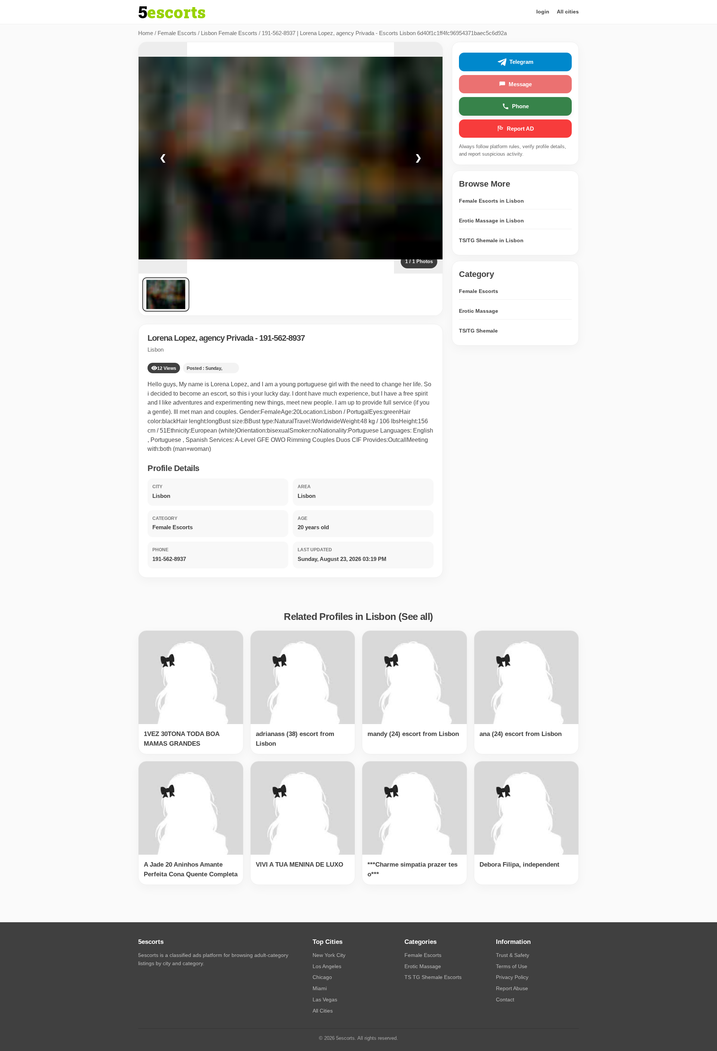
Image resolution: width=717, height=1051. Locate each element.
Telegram (521, 62)
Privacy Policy (512, 977)
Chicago (322, 977)
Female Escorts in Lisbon (491, 201)
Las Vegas (325, 999)
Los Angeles (327, 966)
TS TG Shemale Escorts (433, 977)
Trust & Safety (512, 955)
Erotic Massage (478, 311)
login (542, 12)
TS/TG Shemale (478, 331)
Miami (320, 988)
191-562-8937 (282, 338)
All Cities (323, 1011)
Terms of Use (511, 966)
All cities (568, 12)
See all (415, 616)
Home (145, 33)
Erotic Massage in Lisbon (491, 221)
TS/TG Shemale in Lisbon (491, 240)
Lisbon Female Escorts (229, 33)
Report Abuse (512, 988)
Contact (505, 999)
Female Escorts (177, 33)
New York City (329, 955)
